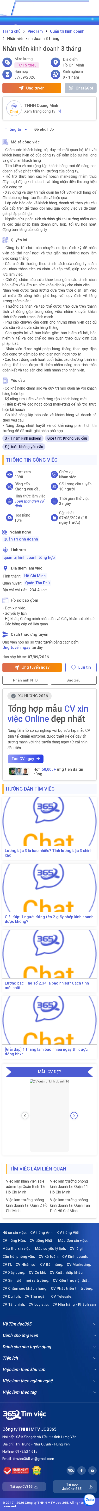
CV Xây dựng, (13, 1272)
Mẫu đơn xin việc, (73, 1240)
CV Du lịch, (11, 1296)
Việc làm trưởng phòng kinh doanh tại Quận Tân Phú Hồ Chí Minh (70, 1205)
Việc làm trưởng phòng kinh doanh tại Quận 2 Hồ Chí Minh (27, 1205)
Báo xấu (73, 680)
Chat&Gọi (84, 88)
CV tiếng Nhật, (42, 1240)
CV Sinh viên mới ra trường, (25, 1280)
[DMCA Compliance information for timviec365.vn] (36, 1470)
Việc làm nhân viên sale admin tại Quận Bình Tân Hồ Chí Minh (26, 1186)
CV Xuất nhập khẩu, (67, 1272)
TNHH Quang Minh (41, 105)
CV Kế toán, (49, 1256)
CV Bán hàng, (51, 1264)
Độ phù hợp (44, 129)
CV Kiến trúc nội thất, (71, 1280)
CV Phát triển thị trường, (72, 1288)
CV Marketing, (79, 1264)
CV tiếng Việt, (68, 1232)
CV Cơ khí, (37, 1272)
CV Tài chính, (13, 1304)
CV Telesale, (61, 1296)
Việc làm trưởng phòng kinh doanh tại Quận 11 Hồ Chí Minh (69, 1186)
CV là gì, (77, 1248)
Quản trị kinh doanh (21, 539)
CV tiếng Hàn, (14, 1240)
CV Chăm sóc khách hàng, (24, 1288)
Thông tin (13, 129)
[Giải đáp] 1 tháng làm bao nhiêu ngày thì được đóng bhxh (46, 1051)
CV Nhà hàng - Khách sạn (74, 1304)
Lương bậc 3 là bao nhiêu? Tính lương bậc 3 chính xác (49, 853)
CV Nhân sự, (26, 1264)
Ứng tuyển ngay (16, 647)
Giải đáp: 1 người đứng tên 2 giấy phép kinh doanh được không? (49, 919)
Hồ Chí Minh (35, 575)
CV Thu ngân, (36, 1296)
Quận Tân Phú (37, 582)
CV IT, (7, 1264)
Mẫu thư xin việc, (16, 1248)
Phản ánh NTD (25, 680)
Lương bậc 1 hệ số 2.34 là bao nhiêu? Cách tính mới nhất (47, 985)
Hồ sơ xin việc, (14, 1232)
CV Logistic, (39, 1304)
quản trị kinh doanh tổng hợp (29, 557)
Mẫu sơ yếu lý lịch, (50, 1248)
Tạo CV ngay (23, 758)
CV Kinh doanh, (75, 1256)
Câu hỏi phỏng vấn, (18, 1256)
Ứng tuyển (35, 88)
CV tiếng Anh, (42, 1232)
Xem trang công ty (39, 111)
